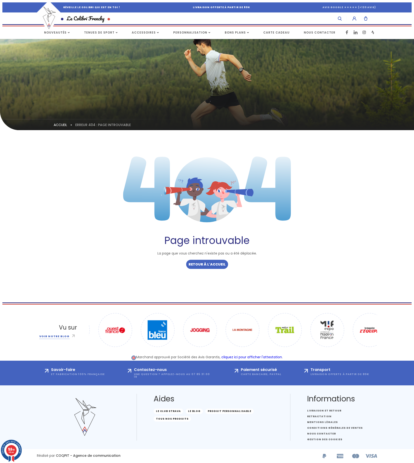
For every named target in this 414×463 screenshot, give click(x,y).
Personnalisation (190, 32)
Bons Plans (235, 32)
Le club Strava (168, 411)
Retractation (319, 416)
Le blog (194, 411)
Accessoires (144, 32)
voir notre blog (54, 336)
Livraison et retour (324, 410)
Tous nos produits (172, 419)
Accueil (60, 124)
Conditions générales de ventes (335, 428)
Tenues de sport (99, 32)
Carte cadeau (276, 32)
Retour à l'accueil (207, 264)
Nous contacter (319, 32)
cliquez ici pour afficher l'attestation (251, 357)
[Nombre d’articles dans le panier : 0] (365, 18)
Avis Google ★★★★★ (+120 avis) (349, 7)
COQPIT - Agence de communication (88, 455)
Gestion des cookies (324, 439)
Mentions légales (322, 422)
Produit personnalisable (229, 411)
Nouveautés (55, 32)
